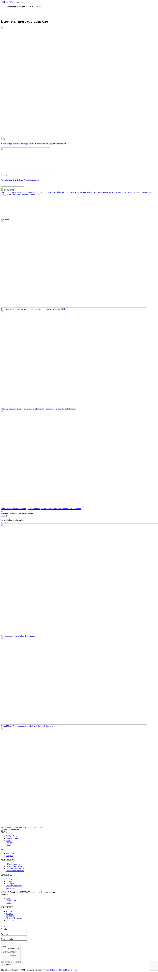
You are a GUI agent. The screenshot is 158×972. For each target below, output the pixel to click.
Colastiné (117, 192)
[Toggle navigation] (22, 2)
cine (2, 192)
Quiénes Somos (12, 836)
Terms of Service (65, 970)
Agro (3, 139)
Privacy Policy (49, 970)
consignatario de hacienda (11, 194)
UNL (38, 194)
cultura (7, 192)
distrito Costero (107, 192)
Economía (10, 888)
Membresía (10, 853)
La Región (10, 883)
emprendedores (28, 192)
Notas (8, 841)
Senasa (139, 192)
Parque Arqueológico (67, 192)
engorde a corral (148, 192)
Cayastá (55, 192)
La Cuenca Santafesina (15, 868)
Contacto (9, 845)
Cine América (15, 192)
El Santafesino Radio (14, 866)
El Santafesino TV (13, 864)
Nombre (4, 929)
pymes (49, 192)
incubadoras (31, 194)
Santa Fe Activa (40, 192)
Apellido (4, 934)
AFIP (23, 194)
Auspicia (9, 856)
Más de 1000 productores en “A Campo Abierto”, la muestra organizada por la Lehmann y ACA (34, 144)
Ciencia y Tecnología (14, 886)
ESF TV (9, 843)
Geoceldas (97, 192)
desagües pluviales (129, 192)
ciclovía (79, 192)
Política (4, 175)
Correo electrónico (9, 939)
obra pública (87, 192)
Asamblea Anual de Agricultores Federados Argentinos (20, 180)
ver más (4, 515)
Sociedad (9, 881)
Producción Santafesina (15, 871)
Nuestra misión (12, 838)
